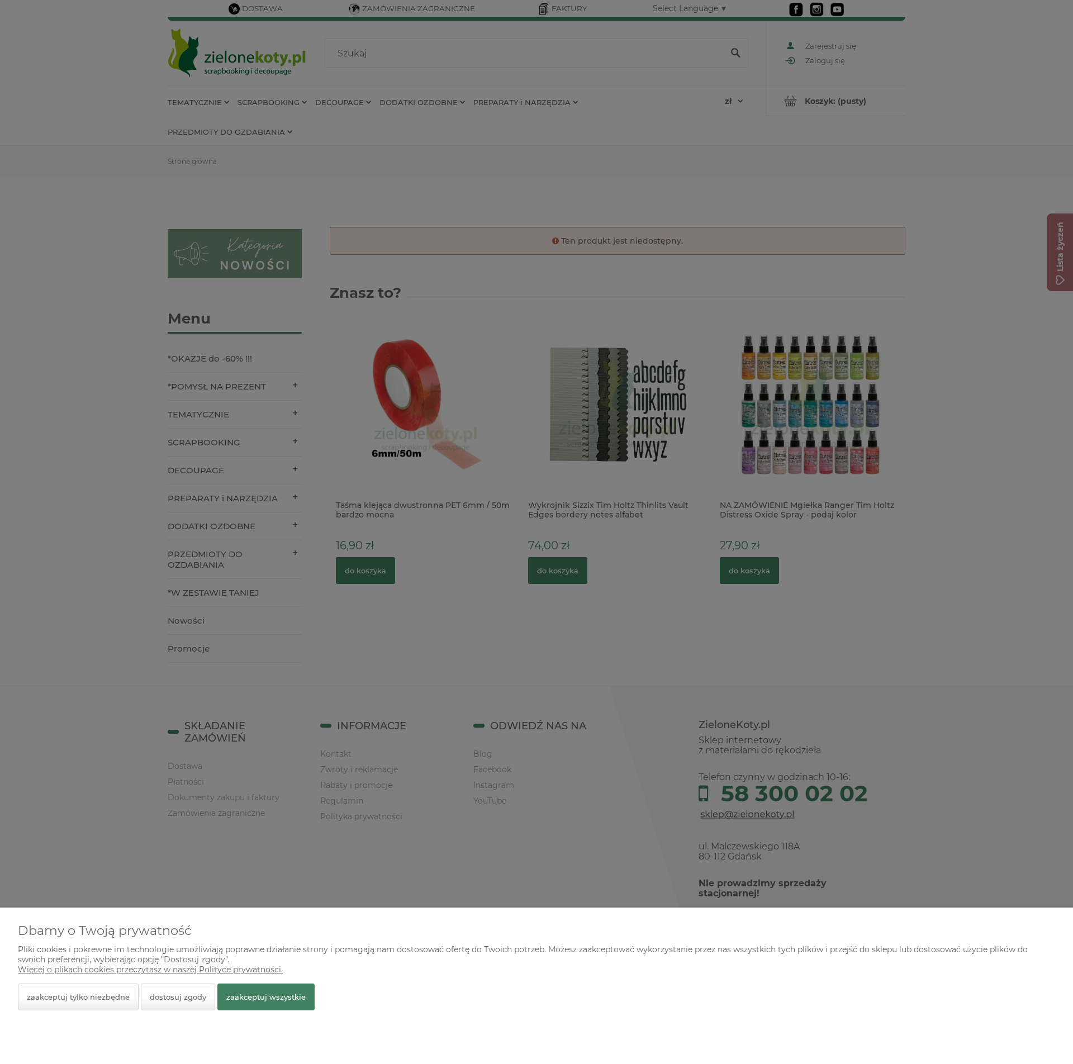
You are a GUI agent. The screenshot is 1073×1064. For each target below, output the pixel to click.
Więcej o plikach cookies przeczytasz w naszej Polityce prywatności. (150, 970)
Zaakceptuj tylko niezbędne (78, 996)
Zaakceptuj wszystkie (266, 996)
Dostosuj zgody (178, 996)
